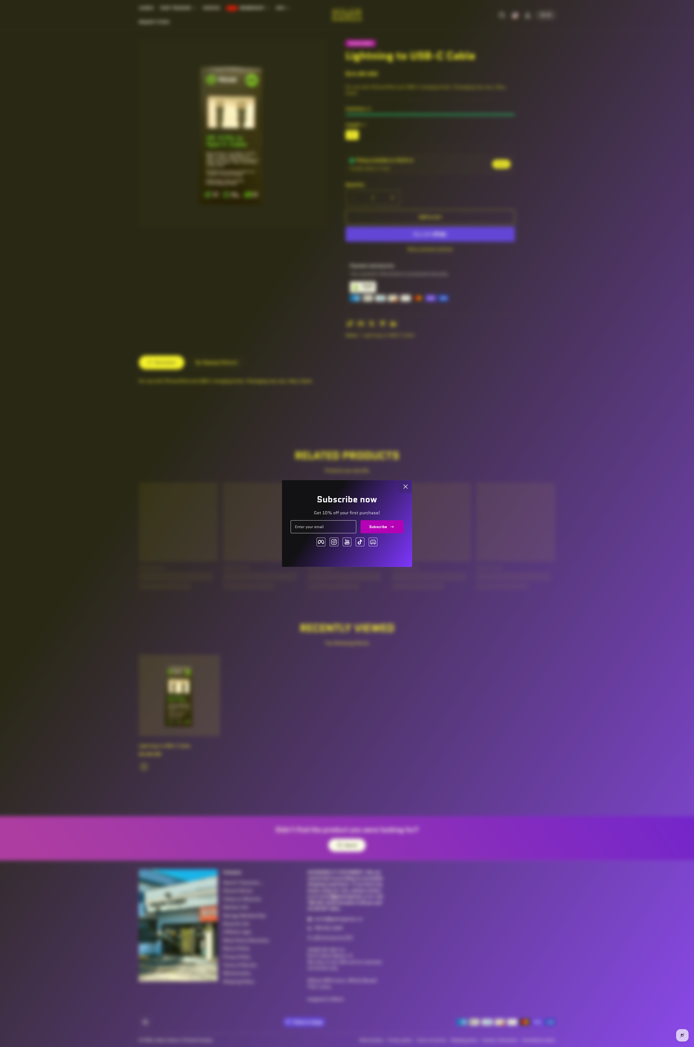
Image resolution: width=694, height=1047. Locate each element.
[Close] (405, 486)
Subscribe (378, 526)
